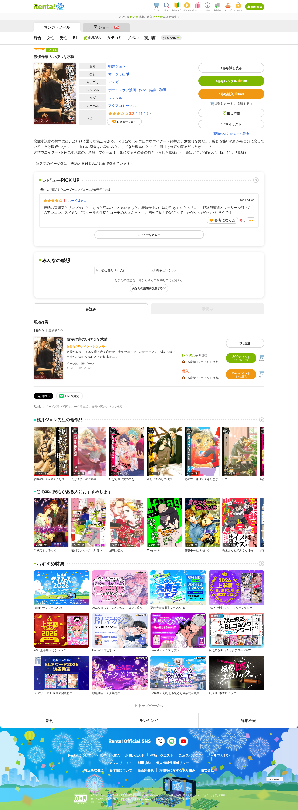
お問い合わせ (135, 755)
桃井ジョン (117, 65)
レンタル (115, 97)
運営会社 (207, 770)
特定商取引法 (94, 770)
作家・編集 (147, 89)
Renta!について (79, 755)
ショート (108, 27)
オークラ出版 (118, 73)
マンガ (113, 81)
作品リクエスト (161, 755)
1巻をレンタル (231, 81)
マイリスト (233, 124)
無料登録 (256, 7)
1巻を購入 (231, 94)
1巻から (39, 330)
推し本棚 (233, 113)
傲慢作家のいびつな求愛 (87, 339)
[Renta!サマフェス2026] (59, 6)
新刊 (49, 720)
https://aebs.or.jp (99, 801)
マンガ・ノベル (57, 27)
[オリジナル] (93, 38)
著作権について (120, 770)
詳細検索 (248, 720)
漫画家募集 (146, 770)
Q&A (116, 755)
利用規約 (144, 762)
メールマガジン (218, 755)
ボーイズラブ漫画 (122, 89)
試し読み (245, 343)
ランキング (148, 720)
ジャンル (169, 37)
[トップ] (44, 6)
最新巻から (56, 330)
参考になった (224, 220)
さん (77, 200)
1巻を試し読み (231, 68)
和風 (162, 89)
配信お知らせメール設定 (231, 133)
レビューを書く (126, 121)
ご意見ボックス (190, 755)
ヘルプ (102, 755)
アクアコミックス (122, 105)
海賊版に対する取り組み (177, 770)
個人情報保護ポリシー (172, 762)
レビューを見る (147, 235)
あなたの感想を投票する (147, 288)
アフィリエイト (120, 762)
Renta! (38, 406)
